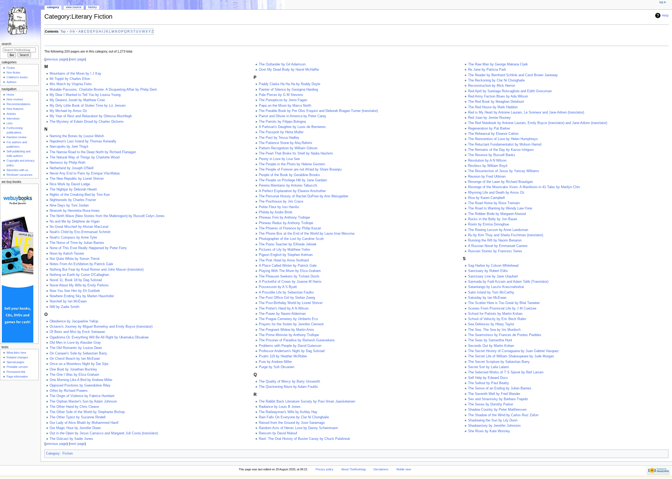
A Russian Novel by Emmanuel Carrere (497, 246)
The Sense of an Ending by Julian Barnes (499, 388)
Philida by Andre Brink (275, 212)
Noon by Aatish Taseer (67, 253)
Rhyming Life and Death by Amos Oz (496, 192)
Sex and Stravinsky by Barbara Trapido (498, 399)
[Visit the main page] (20, 20)
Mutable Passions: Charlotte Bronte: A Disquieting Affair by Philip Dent (103, 89)
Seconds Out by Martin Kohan (491, 346)
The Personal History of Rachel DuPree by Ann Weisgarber (303, 196)
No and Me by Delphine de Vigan (74, 221)
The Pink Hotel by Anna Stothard (284, 260)
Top (63, 31)
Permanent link (16, 371)
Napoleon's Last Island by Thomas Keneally (83, 141)
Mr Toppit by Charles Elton (70, 79)
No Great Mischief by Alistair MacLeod (79, 227)
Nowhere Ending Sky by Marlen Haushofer (82, 296)
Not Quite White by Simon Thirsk (75, 259)
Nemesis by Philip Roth (67, 162)
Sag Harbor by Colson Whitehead (493, 265)
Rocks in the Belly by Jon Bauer (492, 219)
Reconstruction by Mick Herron (491, 85)
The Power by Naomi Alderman (282, 314)
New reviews (15, 99)
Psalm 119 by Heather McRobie (283, 356)
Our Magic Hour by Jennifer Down (75, 428)
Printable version (17, 366)
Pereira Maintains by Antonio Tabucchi (288, 185)
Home (10, 94)
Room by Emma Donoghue (488, 224)
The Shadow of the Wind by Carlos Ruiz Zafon (503, 415)
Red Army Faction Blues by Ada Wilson (498, 96)
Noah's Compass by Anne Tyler (73, 237)
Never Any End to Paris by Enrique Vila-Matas (85, 173)
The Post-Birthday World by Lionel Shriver (291, 303)
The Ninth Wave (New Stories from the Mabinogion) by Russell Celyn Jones (107, 216)
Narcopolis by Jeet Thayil (69, 146)
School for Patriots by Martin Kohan (495, 314)
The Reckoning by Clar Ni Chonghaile (496, 80)
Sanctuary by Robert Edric (488, 271)
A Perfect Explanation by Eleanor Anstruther (292, 191)
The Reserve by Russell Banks (491, 155)
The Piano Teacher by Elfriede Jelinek (288, 244)
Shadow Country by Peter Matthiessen (497, 409)
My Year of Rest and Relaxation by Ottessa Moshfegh (91, 116)
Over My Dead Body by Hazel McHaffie (289, 69)
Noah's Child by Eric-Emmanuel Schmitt (80, 232)
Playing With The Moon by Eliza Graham (290, 271)
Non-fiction (13, 72)
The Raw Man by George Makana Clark (498, 64)
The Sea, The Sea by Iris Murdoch (494, 330)
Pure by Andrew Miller (275, 362)
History (92, 7)
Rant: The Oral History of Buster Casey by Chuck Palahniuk (304, 439)
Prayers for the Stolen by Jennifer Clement (291, 324)
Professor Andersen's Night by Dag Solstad (291, 351)
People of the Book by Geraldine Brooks (289, 175)
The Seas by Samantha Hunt (490, 340)
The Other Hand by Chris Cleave (74, 407)
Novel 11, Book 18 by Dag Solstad (76, 280)
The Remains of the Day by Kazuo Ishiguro (501, 150)
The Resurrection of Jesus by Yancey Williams (503, 171)
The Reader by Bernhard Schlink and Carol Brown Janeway (513, 75)
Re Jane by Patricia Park (487, 69)
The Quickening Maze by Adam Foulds (288, 387)
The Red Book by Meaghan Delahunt (496, 102)
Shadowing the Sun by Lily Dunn (492, 420)
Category (53, 453)
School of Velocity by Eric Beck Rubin (497, 319)
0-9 (72, 31)
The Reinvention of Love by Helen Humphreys (503, 139)
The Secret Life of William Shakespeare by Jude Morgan (511, 356)
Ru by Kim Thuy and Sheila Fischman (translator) (505, 235)
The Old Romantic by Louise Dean (76, 348)
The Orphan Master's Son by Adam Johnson (83, 401)
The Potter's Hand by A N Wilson (283, 308)
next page (77, 59)
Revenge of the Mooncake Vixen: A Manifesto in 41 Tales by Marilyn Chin (524, 187)
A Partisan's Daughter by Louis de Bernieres (292, 127)
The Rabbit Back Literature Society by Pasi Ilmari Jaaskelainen (307, 401)
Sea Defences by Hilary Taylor (491, 324)
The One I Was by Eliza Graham (74, 375)
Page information (17, 376)
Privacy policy (324, 469)
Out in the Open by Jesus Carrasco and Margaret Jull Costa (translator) (104, 433)
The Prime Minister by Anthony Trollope (289, 335)
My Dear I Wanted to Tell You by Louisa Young (85, 95)
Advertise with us (17, 170)
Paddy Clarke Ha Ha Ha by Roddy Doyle (289, 84)
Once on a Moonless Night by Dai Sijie (79, 364)
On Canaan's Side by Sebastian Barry (78, 353)
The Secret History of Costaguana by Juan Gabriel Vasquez (513, 351)
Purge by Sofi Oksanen (276, 367)
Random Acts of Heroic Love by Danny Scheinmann (298, 428)
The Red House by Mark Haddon (493, 107)
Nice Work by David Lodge (70, 184)
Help (665, 15)
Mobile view (403, 469)
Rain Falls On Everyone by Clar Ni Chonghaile (294, 417)
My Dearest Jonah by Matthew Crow (77, 100)
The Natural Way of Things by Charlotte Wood (84, 157)
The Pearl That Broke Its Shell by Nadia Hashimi (296, 153)
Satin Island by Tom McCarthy (491, 292)
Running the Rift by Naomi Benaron (495, 240)
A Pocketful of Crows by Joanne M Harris (290, 282)
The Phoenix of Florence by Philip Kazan (290, 228)
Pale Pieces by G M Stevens (281, 95)
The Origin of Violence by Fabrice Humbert (82, 396)
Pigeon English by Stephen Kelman (286, 255)
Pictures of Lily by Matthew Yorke (284, 249)
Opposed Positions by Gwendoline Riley (80, 385)
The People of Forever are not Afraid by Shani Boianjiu (300, 169)
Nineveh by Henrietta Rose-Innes (75, 211)
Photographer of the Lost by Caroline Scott (291, 239)
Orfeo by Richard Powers (69, 391)
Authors (12, 82)
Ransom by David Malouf (278, 433)
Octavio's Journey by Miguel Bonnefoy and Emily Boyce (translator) (101, 326)
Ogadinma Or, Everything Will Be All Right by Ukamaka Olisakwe (99, 337)
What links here (16, 352)
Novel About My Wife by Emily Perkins (79, 285)
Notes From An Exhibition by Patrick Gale (81, 264)
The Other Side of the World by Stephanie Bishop (87, 412)
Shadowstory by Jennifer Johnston (494, 426)
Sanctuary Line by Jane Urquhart (493, 276)
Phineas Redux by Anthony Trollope (286, 223)
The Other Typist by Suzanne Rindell (78, 417)
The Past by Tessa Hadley (279, 138)
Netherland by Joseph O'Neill (71, 168)
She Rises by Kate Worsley (489, 431)
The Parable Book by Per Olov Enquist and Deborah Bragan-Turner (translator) (318, 111)
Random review (17, 137)
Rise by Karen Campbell (486, 198)
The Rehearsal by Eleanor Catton (493, 134)
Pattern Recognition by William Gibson (288, 148)
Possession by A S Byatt (278, 287)
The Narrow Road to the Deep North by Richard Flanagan (93, 152)
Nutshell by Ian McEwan (68, 301)
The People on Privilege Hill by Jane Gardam (293, 180)
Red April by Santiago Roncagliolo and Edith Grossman (510, 91)
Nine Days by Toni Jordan (69, 205)
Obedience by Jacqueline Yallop (74, 321)
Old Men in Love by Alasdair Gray (75, 342)
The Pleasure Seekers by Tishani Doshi (289, 276)
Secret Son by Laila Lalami (488, 367)
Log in (662, 2)
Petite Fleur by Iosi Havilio (279, 207)
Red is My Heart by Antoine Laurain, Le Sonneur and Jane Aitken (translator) (526, 112)
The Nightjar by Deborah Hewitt (73, 189)
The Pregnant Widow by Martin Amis (286, 330)
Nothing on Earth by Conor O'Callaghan (79, 275)
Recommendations (18, 104)
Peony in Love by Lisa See (279, 159)
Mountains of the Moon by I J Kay (75, 73)
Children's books (17, 77)
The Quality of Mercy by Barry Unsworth (289, 381)
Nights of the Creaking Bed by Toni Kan (80, 195)
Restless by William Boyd (487, 166)
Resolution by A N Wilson (487, 160)
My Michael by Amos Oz (68, 111)
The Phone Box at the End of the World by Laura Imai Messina (306, 233)
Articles (11, 113)
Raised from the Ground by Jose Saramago (292, 423)
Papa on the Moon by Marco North (285, 105)
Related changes (17, 357)
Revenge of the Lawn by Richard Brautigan (500, 182)
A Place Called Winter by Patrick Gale (288, 265)
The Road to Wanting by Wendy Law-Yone (500, 208)
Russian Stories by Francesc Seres (495, 251)
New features (15, 108)
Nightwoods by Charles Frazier (73, 200)
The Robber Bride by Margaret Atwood (497, 214)
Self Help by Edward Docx (488, 378)
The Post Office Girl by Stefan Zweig (287, 298)
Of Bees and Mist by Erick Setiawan (77, 332)
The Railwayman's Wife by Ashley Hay (288, 412)
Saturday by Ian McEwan (487, 298)
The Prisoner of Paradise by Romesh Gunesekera (296, 340)
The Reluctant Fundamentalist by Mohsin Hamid (504, 144)
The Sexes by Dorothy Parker (490, 404)
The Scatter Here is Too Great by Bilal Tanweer (504, 303)
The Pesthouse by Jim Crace (281, 201)
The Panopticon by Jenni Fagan (283, 100)
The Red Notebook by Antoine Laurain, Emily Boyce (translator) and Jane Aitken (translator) (537, 123)
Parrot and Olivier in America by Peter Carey (292, 116)
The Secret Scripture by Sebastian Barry (499, 362)
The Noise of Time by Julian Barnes (77, 243)
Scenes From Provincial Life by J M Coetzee (502, 308)
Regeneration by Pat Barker (489, 128)
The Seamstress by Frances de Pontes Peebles (504, 335)
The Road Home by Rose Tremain (494, 203)
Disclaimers (381, 469)
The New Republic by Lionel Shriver (77, 179)
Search (6, 43)
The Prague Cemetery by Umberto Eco (288, 319)
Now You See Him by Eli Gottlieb (75, 291)
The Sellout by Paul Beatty (488, 383)
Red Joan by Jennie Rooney (489, 118)
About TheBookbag (353, 469)
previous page (56, 59)
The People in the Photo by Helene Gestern (292, 164)
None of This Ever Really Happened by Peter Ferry (88, 248)
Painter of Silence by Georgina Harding (288, 89)
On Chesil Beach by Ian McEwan (75, 358)
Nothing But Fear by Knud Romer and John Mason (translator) (97, 269)
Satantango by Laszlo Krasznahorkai (496, 287)
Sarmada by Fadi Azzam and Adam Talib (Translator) (508, 282)
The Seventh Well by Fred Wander (494, 394)
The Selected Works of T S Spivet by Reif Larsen (505, 372)
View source (73, 7)
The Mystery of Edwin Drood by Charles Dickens (87, 121)
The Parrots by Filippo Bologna (282, 121)
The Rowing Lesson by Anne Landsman (498, 230)
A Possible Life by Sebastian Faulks (286, 292)
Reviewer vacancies (20, 174)
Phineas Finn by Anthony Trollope (284, 217)
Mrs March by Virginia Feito (71, 84)
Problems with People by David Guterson (290, 346)
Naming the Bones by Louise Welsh (77, 136)
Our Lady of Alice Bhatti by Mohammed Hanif (84, 423)
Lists (10, 123)
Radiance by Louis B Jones (280, 407)
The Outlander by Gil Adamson (282, 64)
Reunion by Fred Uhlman (487, 176)
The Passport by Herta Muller (281, 132)
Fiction (67, 453)
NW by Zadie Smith (64, 307)
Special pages (15, 362)
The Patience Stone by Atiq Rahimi (285, 143)
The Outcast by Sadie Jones (71, 439)
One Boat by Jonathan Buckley (73, 369)
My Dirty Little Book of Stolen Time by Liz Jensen (87, 105)
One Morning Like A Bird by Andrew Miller (81, 380)
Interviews (13, 118)
